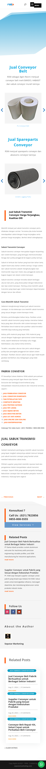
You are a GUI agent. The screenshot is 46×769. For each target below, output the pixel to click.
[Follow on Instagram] (7, 611)
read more (9, 560)
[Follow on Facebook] (13, 611)
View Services (21, 525)
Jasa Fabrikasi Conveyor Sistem (22, 671)
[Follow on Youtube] (19, 611)
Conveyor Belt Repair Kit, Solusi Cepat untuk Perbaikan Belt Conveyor (22, 727)
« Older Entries (11, 748)
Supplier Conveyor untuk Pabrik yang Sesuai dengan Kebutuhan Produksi (22, 571)
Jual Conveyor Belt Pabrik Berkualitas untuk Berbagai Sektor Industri (22, 543)
